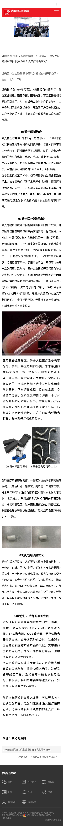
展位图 (51, 781)
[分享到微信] (12, 79)
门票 (10, 792)
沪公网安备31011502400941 (39, 815)
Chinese (48, 4)
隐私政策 (7, 818)
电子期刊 (32, 781)
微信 (10, 781)
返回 (31, 749)
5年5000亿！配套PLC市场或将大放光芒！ (38, 756)
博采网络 (57, 820)
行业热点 (41, 56)
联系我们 (12, 802)
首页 (15, 56)
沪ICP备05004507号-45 (12, 815)
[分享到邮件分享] (19, 79)
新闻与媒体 (27, 56)
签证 (30, 792)
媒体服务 (32, 802)
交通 (50, 792)
